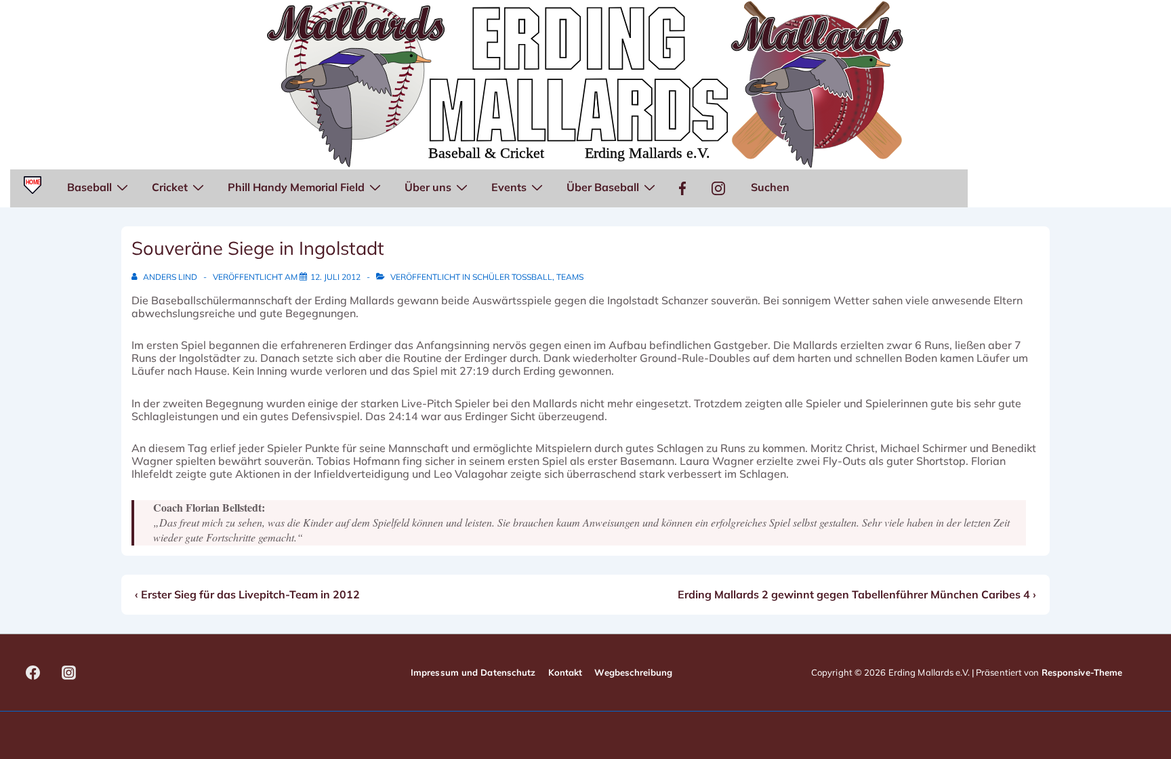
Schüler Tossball (512, 277)
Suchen (770, 187)
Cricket (170, 187)
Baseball (89, 187)
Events (509, 187)
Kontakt (565, 672)
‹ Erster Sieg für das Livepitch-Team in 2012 (247, 594)
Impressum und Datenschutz (473, 672)
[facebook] (33, 673)
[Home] (33, 188)
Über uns (428, 187)
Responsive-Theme (1082, 672)
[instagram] (69, 673)
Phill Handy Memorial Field (296, 187)
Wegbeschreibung (633, 672)
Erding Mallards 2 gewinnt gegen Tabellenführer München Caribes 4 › (857, 594)
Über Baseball (603, 187)
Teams (569, 277)
